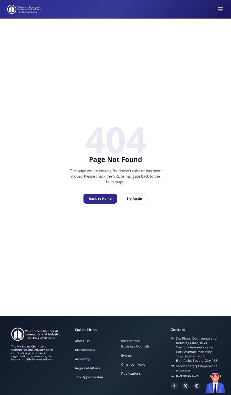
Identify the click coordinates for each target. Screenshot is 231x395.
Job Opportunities (89, 377)
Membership (85, 350)
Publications (131, 373)
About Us (82, 341)
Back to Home (100, 198)
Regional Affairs (87, 368)
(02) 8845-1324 (187, 376)
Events (126, 355)
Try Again (134, 198)
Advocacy (82, 359)
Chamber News (133, 364)
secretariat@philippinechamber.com (196, 368)
